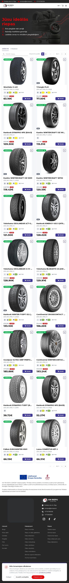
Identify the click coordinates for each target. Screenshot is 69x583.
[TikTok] (54, 519)
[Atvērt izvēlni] (66, 6)
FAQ (3, 542)
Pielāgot (8, 577)
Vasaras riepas (52, 529)
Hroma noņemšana (30, 558)
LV (58, 5)
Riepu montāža (29, 529)
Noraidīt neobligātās (22, 577)
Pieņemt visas (38, 577)
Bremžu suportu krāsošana (32, 554)
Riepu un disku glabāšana (32, 532)
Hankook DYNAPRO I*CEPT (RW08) (18, 405)
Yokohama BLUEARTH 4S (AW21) (51, 269)
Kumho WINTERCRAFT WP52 (49, 178)
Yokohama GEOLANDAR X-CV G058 (18, 269)
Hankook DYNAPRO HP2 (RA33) (50, 405)
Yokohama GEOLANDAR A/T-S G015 (18, 223)
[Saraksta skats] (45, 53)
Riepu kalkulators (53, 542)
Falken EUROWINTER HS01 (15, 449)
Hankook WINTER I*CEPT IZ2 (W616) (18, 314)
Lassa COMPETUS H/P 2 (47, 449)
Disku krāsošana (29, 535)
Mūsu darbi (5, 532)
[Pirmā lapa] (50, 53)
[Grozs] (63, 6)
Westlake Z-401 (10, 87)
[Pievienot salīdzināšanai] (31, 59)
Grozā (29, 98)
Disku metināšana (30, 551)
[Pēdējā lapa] (65, 53)
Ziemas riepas (52, 532)
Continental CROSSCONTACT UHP (51, 314)
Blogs (3, 529)
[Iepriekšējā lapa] (53, 53)
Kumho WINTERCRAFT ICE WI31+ (51, 133)
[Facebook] (49, 519)
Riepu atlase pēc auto (54, 539)
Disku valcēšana (29, 545)
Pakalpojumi (29, 526)
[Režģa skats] (42, 53)
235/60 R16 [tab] (5, 49)
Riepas (50, 526)
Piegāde (4, 539)
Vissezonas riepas (53, 535)
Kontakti (4, 548)
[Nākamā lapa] (61, 53)
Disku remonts (29, 539)
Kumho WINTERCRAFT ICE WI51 (17, 178)
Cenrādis (4, 535)
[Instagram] (44, 519)
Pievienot (13, 49)
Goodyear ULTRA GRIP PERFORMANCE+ (18, 360)
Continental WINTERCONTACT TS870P (51, 360)
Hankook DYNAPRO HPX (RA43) (17, 133)
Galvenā (4, 526)
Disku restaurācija (30, 542)
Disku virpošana (29, 548)
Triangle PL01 (42, 87)
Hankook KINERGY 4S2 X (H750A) (51, 223)
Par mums (5, 545)
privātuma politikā (45, 572)
